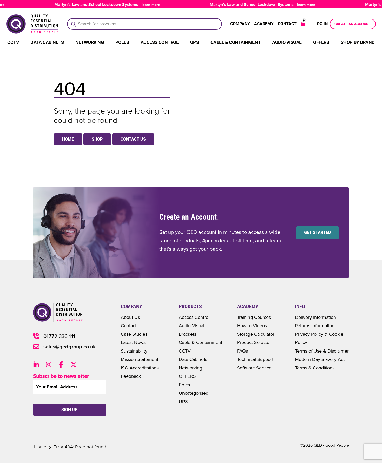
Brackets (187, 334)
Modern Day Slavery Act (320, 359)
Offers (321, 42)
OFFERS (187, 376)
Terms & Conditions (314, 368)
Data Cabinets (47, 42)
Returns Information (314, 325)
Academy (264, 23)
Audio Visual (287, 42)
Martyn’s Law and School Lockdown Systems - (101, 5)
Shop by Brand (358, 42)
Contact (287, 23)
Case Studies (134, 334)
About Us (130, 317)
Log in (321, 23)
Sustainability (134, 351)
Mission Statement (139, 359)
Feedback (131, 376)
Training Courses (254, 317)
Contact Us (133, 139)
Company (240, 23)
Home (68, 139)
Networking (89, 42)
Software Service (254, 368)
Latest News (133, 342)
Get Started (317, 232)
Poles (122, 42)
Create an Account (352, 24)
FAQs (242, 351)
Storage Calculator (255, 334)
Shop (97, 139)
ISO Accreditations (140, 368)
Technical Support (255, 359)
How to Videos (252, 325)
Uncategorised (193, 393)
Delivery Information (315, 317)
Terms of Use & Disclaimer (322, 351)
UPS (194, 42)
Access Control (160, 42)
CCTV (13, 42)
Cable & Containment (235, 42)
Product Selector (254, 342)
